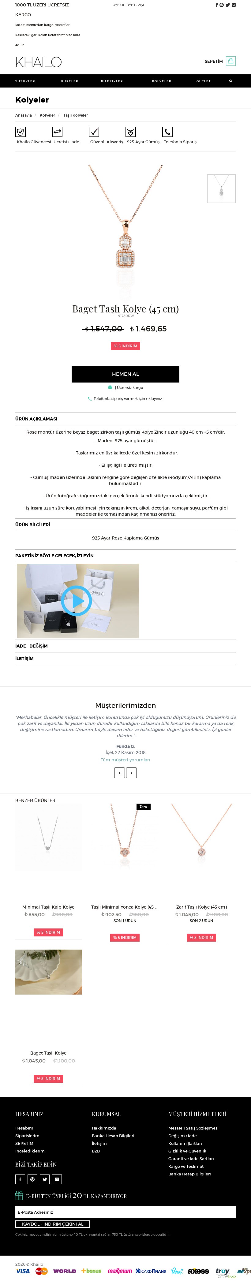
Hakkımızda (104, 1128)
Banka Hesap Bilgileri (113, 1135)
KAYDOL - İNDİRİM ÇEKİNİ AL (52, 1224)
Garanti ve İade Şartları (191, 1158)
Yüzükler (25, 81)
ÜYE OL (119, 5)
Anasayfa (23, 115)
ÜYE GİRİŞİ (135, 5)
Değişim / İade (182, 1135)
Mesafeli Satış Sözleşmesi (193, 1128)
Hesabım (24, 1128)
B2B (96, 1151)
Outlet (204, 81)
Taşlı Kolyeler (75, 115)
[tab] (125, 419)
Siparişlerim (27, 1135)
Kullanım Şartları (185, 1143)
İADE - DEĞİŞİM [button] (31, 646)
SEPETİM (214, 61)
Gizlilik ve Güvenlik (187, 1151)
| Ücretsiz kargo (128, 387)
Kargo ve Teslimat (186, 1166)
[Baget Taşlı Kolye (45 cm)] (125, 233)
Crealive (227, 1276)
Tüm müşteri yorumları (125, 760)
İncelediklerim (30, 1151)
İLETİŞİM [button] (24, 658)
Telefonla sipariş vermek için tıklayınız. (128, 398)
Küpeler (70, 81)
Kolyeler (162, 81)
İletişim (99, 1143)
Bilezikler (112, 81)
